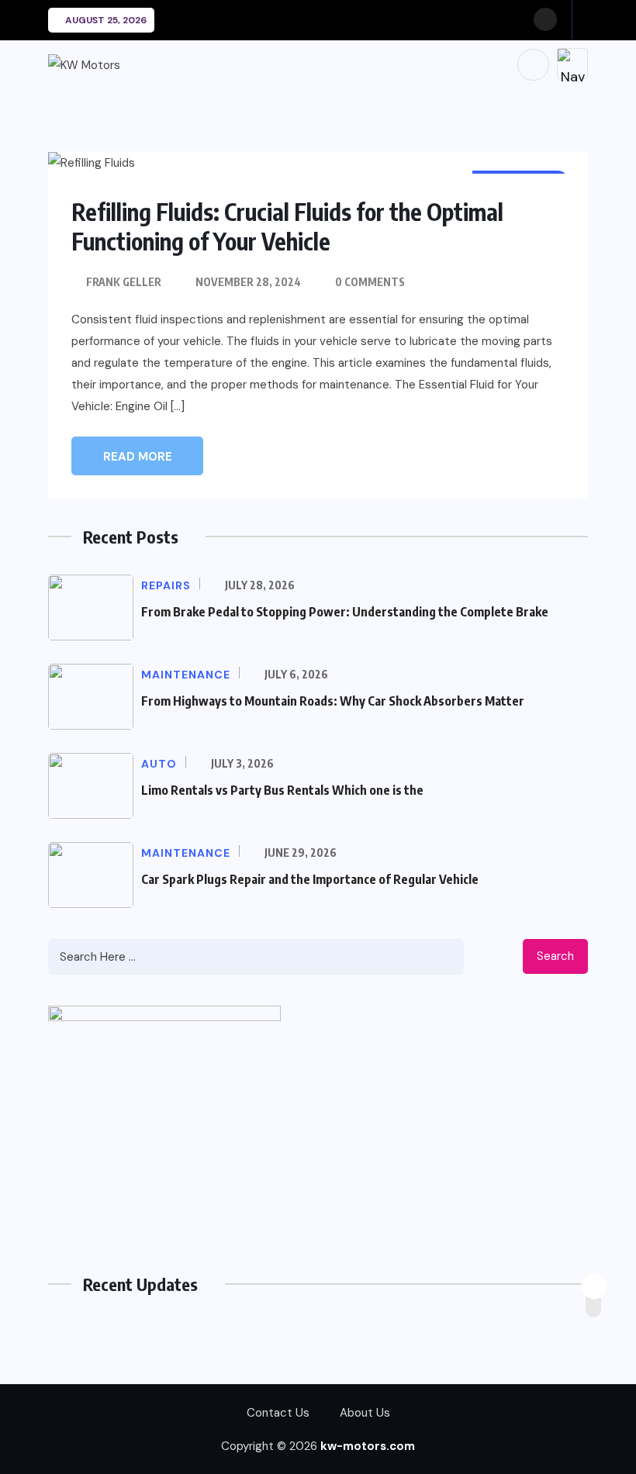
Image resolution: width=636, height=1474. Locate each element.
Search (555, 956)
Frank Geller (123, 281)
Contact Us (278, 1412)
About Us (365, 1412)
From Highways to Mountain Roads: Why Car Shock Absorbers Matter (332, 701)
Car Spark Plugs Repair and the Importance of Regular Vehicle (310, 879)
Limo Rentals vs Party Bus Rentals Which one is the (282, 790)
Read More (137, 456)
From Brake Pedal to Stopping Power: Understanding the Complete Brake (344, 612)
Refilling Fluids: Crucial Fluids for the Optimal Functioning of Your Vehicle (287, 226)
